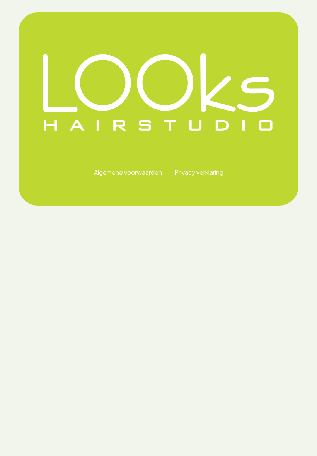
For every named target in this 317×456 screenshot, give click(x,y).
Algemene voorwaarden (128, 172)
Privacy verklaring (198, 172)
